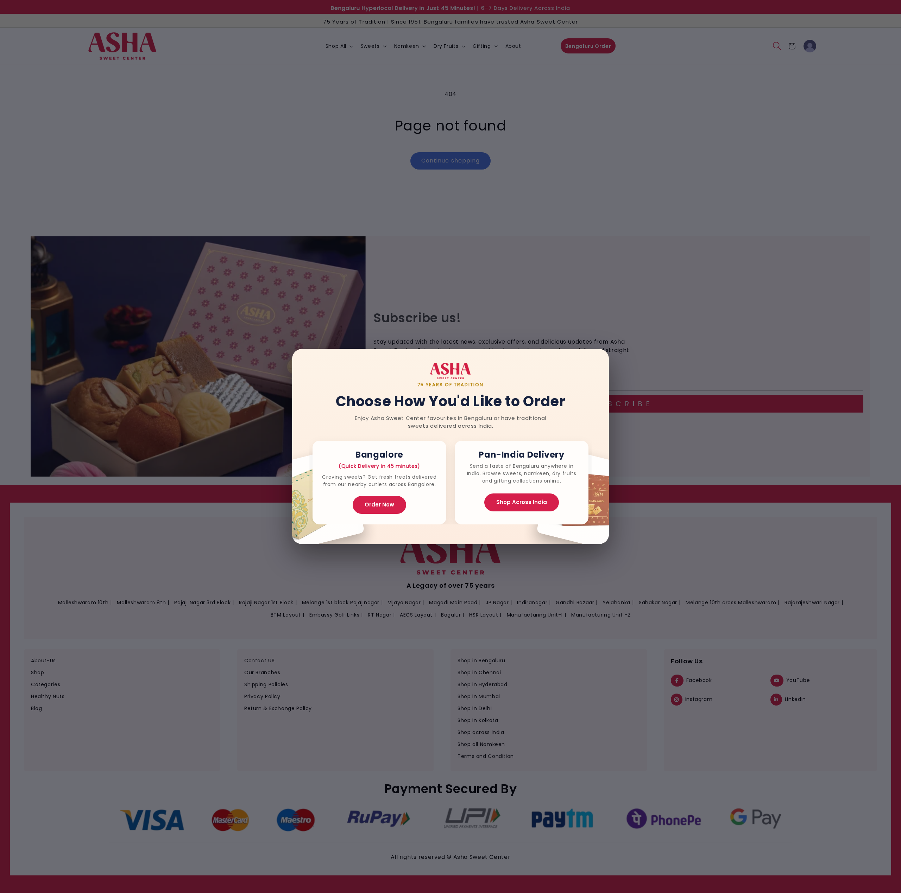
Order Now (379, 504)
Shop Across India (521, 502)
